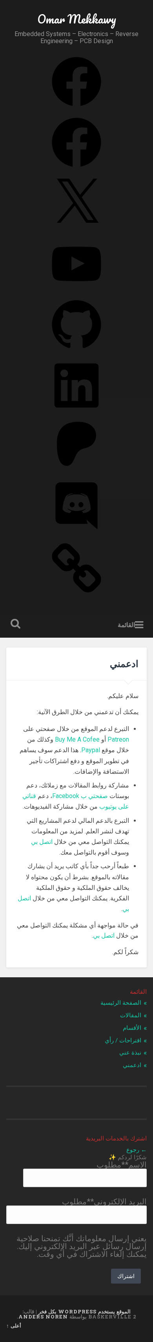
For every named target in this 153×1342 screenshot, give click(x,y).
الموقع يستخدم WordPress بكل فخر (84, 1311)
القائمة (126, 625)
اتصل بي (42, 842)
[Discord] (76, 532)
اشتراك (126, 1276)
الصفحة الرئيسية (120, 1002)
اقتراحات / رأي (123, 1040)
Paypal (90, 750)
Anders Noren (43, 1316)
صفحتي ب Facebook (80, 796)
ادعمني (132, 1065)
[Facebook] (76, 106)
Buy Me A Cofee (77, 739)
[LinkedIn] (76, 410)
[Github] (76, 349)
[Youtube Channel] (76, 289)
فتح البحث (14, 624)
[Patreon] (76, 471)
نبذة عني (130, 1052)
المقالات (130, 1015)
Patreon (118, 739)
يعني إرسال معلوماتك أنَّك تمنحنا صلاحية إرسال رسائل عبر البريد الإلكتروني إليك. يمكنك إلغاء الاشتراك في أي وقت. (81, 1246)
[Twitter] (76, 228)
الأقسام (132, 1027)
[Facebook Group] (76, 167)
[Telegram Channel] (76, 593)
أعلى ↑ (13, 1325)
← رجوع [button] (136, 1149)
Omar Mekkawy (76, 19)
